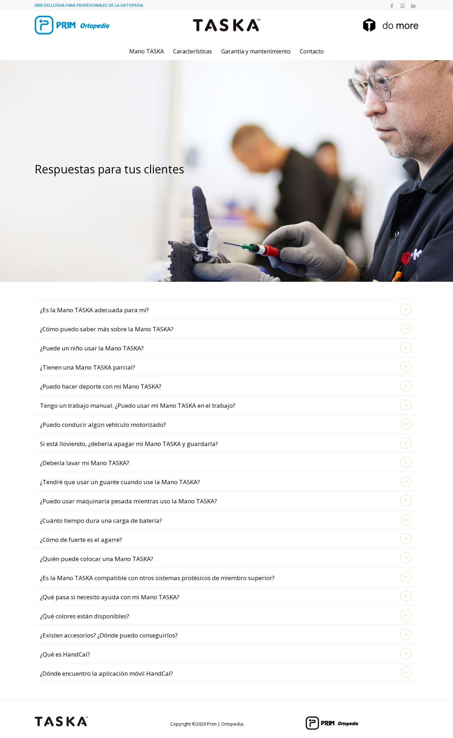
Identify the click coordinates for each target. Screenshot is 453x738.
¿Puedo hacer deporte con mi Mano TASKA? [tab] (100, 386)
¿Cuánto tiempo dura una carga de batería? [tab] (101, 520)
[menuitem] (146, 51)
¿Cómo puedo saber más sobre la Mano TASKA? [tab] (106, 329)
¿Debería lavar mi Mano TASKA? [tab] (84, 463)
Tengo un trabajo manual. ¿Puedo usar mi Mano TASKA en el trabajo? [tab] (137, 405)
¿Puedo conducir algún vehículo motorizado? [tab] (103, 425)
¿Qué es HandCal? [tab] (65, 654)
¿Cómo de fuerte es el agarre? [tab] (81, 540)
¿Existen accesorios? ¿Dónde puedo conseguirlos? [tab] (109, 635)
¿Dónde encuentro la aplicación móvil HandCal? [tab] (106, 673)
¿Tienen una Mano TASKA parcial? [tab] (87, 367)
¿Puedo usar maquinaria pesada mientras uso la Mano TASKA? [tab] (128, 501)
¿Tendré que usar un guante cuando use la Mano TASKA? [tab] (120, 482)
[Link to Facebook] (392, 5)
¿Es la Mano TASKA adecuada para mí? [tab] (94, 310)
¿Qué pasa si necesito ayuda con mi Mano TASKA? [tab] (109, 597)
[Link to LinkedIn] (413, 5)
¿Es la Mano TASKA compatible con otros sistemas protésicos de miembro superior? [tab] (157, 578)
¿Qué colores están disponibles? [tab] (84, 616)
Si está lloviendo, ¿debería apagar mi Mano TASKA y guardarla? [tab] (129, 444)
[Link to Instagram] (402, 5)
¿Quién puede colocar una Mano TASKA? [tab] (96, 559)
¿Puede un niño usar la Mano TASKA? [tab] (92, 348)
